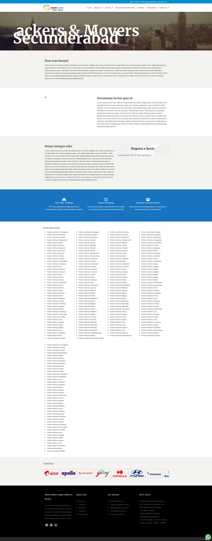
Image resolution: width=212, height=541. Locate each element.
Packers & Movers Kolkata (55, 301)
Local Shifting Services (118, 511)
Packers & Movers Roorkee (87, 317)
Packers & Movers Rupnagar (88, 327)
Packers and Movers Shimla (56, 237)
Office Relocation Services (119, 508)
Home (89, 8)
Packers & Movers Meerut (118, 277)
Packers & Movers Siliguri (118, 319)
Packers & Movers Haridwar (56, 272)
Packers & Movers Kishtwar (56, 293)
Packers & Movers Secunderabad (120, 335)
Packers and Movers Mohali (56, 235)
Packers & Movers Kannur (55, 277)
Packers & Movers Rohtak (87, 314)
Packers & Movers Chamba (119, 248)
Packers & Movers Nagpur (118, 296)
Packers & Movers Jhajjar (150, 264)
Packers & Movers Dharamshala (89, 256)
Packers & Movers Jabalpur (119, 272)
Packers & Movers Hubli (117, 261)
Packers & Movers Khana (55, 290)
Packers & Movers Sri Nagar (150, 304)
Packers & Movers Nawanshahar (152, 285)
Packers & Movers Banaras (55, 245)
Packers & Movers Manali (87, 293)
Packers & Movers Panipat (55, 306)
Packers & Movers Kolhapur (56, 298)
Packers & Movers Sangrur (118, 314)
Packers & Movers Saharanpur (120, 309)
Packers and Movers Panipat (88, 235)
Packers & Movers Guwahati (88, 272)
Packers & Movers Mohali (118, 282)
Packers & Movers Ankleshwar (151, 237)
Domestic (140, 8)
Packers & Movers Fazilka (55, 256)
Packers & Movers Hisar (54, 274)
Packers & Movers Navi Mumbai (152, 282)
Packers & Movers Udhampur (151, 327)
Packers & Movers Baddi (55, 243)
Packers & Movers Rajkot (55, 327)
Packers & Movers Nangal (150, 277)
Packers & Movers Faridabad (88, 258)
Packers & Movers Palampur (151, 290)
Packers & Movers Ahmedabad (57, 240)
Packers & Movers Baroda (87, 243)
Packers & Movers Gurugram (88, 269)
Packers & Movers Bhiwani (87, 248)
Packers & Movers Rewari (87, 309)
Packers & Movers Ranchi (87, 306)
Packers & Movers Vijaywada (88, 330)
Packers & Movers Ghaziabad (56, 264)
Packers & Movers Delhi (149, 250)
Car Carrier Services (117, 514)
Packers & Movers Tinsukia (150, 314)
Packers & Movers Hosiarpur (119, 258)
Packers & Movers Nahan (118, 298)
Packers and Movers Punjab (56, 338)
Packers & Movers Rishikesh (88, 311)
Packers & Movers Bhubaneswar (89, 253)
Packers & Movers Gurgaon (87, 266)
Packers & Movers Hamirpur (56, 269)
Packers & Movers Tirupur (150, 317)
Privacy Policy (83, 514)
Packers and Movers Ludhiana (151, 235)
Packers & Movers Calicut (118, 245)
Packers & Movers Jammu (150, 258)
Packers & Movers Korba (87, 277)
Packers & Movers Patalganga (151, 293)
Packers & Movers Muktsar (119, 288)
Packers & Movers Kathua (55, 288)
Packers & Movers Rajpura (87, 304)
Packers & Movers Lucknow (87, 288)
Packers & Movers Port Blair (56, 317)
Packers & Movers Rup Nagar (88, 325)
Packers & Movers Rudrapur (88, 322)
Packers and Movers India (125, 8)
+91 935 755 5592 (138, 2)
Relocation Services (117, 501)
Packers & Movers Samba (118, 311)
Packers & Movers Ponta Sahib (57, 314)
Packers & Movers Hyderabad (119, 264)
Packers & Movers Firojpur (55, 258)
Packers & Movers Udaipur (150, 325)
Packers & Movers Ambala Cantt (120, 240)
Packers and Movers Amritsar (88, 237)
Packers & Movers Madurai (87, 290)
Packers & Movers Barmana (56, 250)
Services (108, 8)
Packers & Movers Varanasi (119, 333)
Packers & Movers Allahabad (119, 237)
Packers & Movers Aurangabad (152, 240)
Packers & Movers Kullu (86, 282)
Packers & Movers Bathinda (87, 245)
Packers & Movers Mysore (118, 290)
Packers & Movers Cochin (118, 253)
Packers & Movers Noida (149, 288)
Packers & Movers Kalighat (150, 272)
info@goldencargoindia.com (157, 2)
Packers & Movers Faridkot (87, 261)
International (151, 8)
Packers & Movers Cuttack (150, 245)
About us (97, 8)
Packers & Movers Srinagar (150, 306)
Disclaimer (82, 511)
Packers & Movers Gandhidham (57, 261)
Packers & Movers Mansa (87, 301)
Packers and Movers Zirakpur (119, 232)
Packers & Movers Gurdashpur (88, 264)
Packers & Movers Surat (149, 311)
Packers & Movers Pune (54, 319)
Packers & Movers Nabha (118, 293)
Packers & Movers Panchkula (56, 304)
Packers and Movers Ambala (151, 232)
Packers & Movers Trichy (150, 319)
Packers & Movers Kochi (55, 296)
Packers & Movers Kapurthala (56, 282)
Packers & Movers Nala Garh (119, 301)
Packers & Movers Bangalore (56, 248)
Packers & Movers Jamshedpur (152, 261)
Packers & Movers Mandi (87, 296)
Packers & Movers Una (54, 330)
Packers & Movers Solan (118, 325)
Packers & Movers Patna (149, 298)
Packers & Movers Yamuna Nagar (152, 330)
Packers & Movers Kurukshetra (88, 285)
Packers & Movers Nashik (150, 280)
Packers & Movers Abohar (87, 240)
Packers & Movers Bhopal (87, 250)
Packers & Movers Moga (118, 280)
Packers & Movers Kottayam (88, 280)
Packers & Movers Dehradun (151, 248)
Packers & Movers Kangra (150, 274)
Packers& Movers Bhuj (54, 335)
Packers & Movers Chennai (118, 250)
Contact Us (163, 8)
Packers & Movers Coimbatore (151, 243)
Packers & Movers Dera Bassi (151, 253)
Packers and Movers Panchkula (89, 232)
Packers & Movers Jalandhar (151, 256)
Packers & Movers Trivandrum (151, 322)
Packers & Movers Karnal (55, 285)
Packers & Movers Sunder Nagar (152, 309)
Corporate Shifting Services (119, 504)
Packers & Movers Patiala (150, 296)
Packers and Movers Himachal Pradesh (91, 338)
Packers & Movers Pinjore (55, 309)
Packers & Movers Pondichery (56, 311)
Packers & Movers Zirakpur (150, 333)
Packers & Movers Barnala (55, 253)
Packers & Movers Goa (54, 266)
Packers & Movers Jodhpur (150, 266)
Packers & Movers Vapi (117, 330)
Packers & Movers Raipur (55, 325)
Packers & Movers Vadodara (56, 333)
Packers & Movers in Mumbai (119, 266)
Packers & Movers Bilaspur (118, 243)
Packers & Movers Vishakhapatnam (90, 333)
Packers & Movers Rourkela (87, 319)
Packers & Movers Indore (118, 269)
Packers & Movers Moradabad (120, 285)
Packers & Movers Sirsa (117, 322)
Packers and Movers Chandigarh (57, 232)
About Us (82, 501)
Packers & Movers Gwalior (87, 274)
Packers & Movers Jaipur (118, 274)
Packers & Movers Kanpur (55, 280)
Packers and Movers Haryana (151, 335)
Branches (82, 508)
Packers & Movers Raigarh (55, 322)
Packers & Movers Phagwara (151, 301)
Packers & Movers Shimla (118, 317)
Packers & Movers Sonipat (118, 327)
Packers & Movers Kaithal (150, 269)
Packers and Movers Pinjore (119, 235)
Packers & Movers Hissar (118, 256)
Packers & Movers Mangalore (88, 298)
